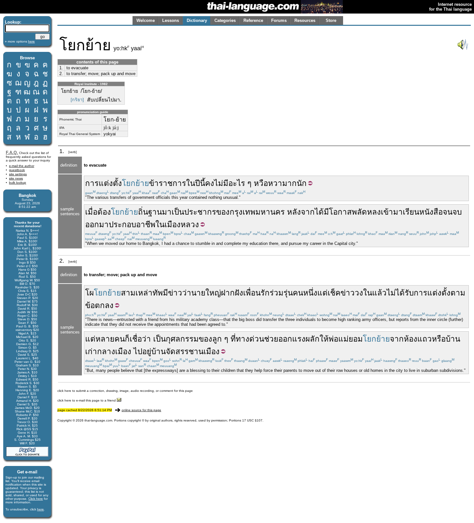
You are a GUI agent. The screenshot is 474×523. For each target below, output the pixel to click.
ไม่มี (221, 183)
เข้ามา (392, 212)
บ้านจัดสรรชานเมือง (185, 351)
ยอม (356, 338)
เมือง (123, 351)
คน (298, 292)
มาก (289, 183)
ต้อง (104, 212)
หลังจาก (301, 212)
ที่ (233, 338)
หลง (374, 212)
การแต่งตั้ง (103, 183)
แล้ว (379, 292)
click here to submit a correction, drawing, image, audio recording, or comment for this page (125, 390)
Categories (225, 20)
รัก (265, 292)
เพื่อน (252, 292)
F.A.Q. (12, 152)
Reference (253, 20)
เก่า (91, 351)
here (40, 509)
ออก (285, 338)
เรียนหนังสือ (423, 212)
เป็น (178, 212)
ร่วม (276, 292)
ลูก (217, 338)
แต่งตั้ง (438, 292)
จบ (457, 212)
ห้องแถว (418, 338)
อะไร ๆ (240, 183)
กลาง (106, 351)
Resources (304, 20)
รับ (409, 292)
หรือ (439, 338)
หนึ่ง (310, 292)
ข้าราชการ (167, 183)
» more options (20, 41)
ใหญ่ (213, 292)
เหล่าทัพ (149, 292)
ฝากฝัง (232, 292)
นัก (302, 183)
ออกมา (97, 224)
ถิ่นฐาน (150, 212)
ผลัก (312, 338)
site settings (18, 174)
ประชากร (200, 212)
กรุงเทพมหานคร (257, 212)
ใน (190, 183)
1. (61, 67)
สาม (128, 292)
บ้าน (453, 338)
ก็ (127, 338)
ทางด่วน (250, 338)
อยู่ (146, 351)
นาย (198, 292)
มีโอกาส (338, 212)
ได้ (319, 212)
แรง (298, 338)
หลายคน (110, 338)
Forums (279, 20)
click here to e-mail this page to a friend (87, 400)
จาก (397, 338)
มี (165, 292)
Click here (35, 498)
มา (167, 212)
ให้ (324, 338)
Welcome (145, 20)
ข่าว (175, 292)
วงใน (363, 292)
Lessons (170, 20)
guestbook (17, 170)
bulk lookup (17, 182)
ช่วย (271, 338)
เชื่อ (136, 338)
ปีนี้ (200, 183)
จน (447, 212)
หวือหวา (268, 183)
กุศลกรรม (182, 338)
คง (209, 183)
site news (16, 178)
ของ (223, 212)
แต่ (322, 292)
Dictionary (197, 20)
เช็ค (334, 292)
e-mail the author (21, 166)
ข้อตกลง (99, 305)
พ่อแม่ (339, 338)
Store (331, 20)
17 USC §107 (252, 420)
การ (420, 292)
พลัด (359, 212)
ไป (137, 351)
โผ (89, 292)
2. (61, 73)
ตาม (457, 292)
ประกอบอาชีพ (132, 224)
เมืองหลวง (181, 224)
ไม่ (391, 292)
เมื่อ (91, 212)
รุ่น (288, 292)
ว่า (186, 292)
